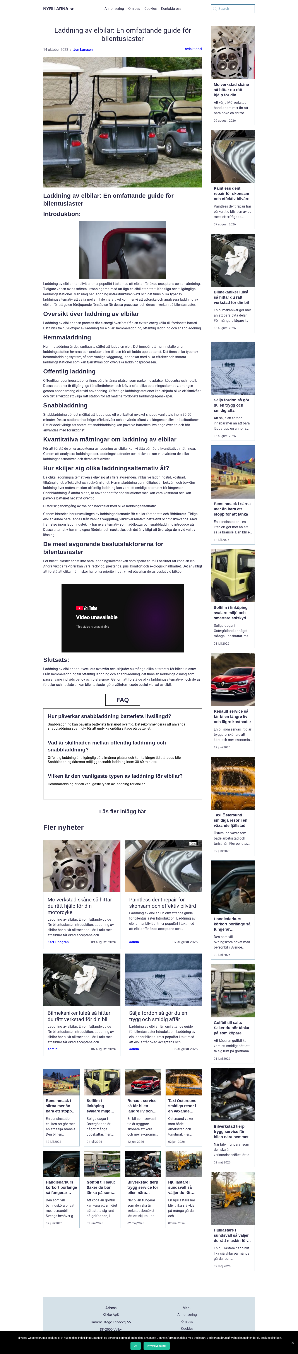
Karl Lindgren (58, 942)
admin (134, 942)
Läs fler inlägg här (122, 811)
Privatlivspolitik (156, 1345)
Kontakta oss (171, 9)
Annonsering (114, 9)
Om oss (134, 9)
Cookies (150, 9)
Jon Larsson (83, 50)
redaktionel (193, 49)
